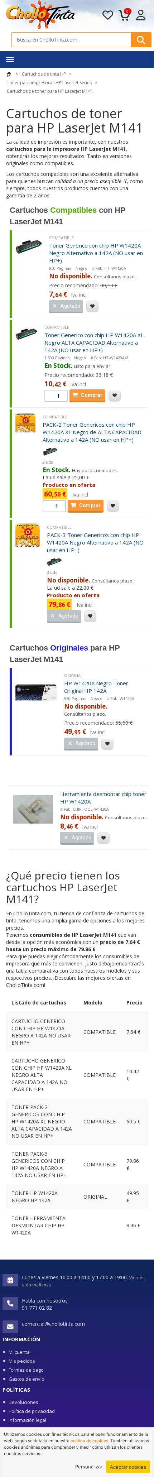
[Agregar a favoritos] (92, 306)
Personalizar (88, 1466)
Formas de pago (26, 1370)
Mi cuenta (19, 1352)
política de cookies (89, 1440)
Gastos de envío (26, 1379)
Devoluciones (23, 1402)
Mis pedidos (22, 1361)
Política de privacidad (32, 1411)
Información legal (27, 1420)
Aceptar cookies (128, 1467)
